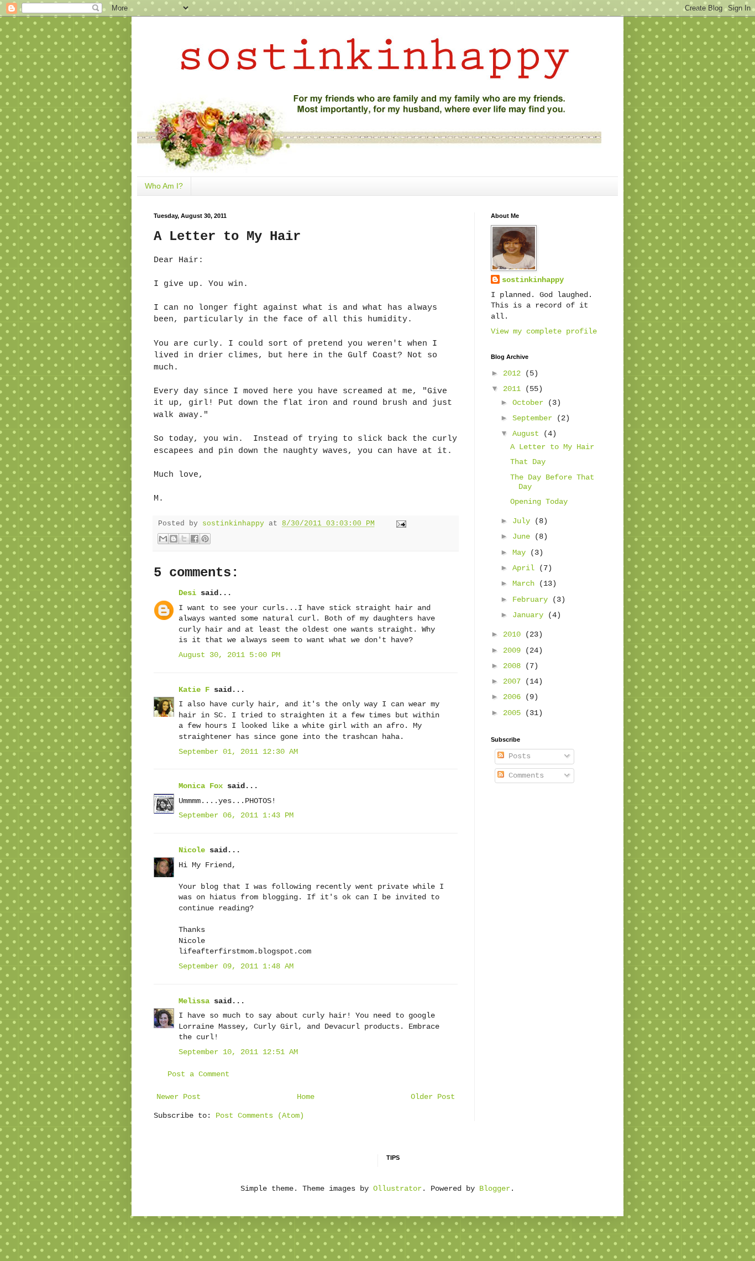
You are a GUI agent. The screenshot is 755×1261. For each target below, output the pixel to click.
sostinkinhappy (533, 279)
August (527, 433)
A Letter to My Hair (552, 446)
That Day (528, 461)
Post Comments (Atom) (260, 1115)
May (521, 552)
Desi (187, 592)
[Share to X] (184, 538)
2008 (514, 665)
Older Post (433, 1096)
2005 (514, 712)
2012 (514, 373)
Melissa (194, 1001)
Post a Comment (198, 1074)
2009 (514, 650)
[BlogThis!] (173, 538)
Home (305, 1096)
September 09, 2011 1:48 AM (236, 966)
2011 (514, 388)
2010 (514, 634)
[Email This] (163, 538)
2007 (514, 681)
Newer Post (178, 1096)
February (532, 599)
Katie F (194, 689)
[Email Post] (399, 524)
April (525, 568)
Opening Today (539, 501)
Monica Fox (201, 785)
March (525, 583)
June (523, 536)
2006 (514, 696)
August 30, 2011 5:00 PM (229, 654)
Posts (517, 756)
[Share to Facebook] (194, 538)
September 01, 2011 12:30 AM (238, 751)
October (530, 402)
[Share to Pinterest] (205, 538)
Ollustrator (397, 1188)
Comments (524, 775)
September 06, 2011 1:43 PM (236, 815)
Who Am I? (164, 185)
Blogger (494, 1188)
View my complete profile (544, 331)
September (534, 418)
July (523, 521)
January (530, 615)
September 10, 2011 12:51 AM (238, 1052)
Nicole (192, 850)
